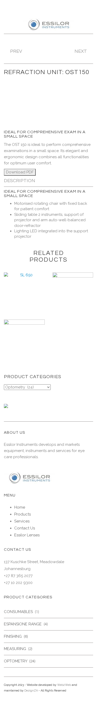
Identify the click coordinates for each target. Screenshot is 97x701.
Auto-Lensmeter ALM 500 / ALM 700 (73, 302)
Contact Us (24, 528)
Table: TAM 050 (24, 345)
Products (22, 514)
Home (19, 507)
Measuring (15, 648)
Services (21, 521)
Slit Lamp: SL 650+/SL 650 (24, 300)
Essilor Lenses (27, 535)
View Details (24, 310)
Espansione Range (23, 624)
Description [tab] (19, 180)
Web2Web (64, 685)
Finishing (13, 636)
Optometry (15, 661)
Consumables (18, 611)
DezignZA (31, 690)
